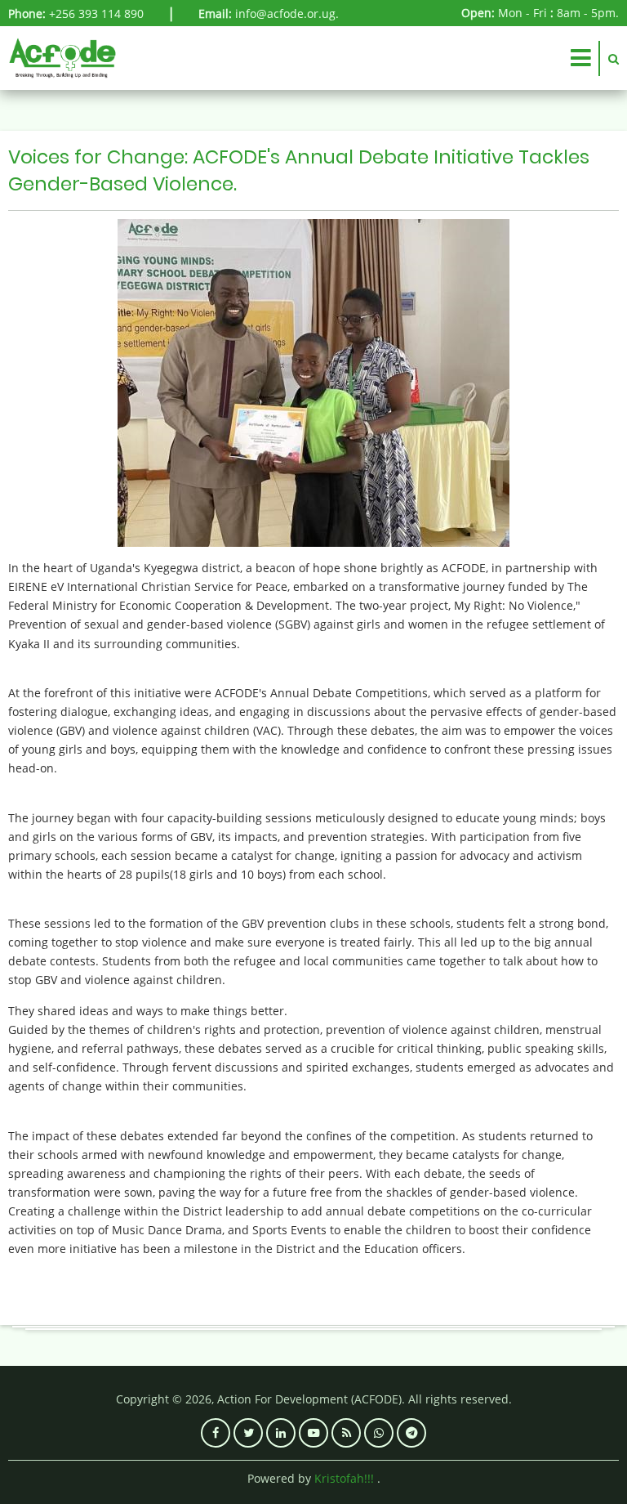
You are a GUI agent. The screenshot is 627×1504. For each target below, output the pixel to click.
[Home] (62, 57)
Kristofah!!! (344, 1478)
